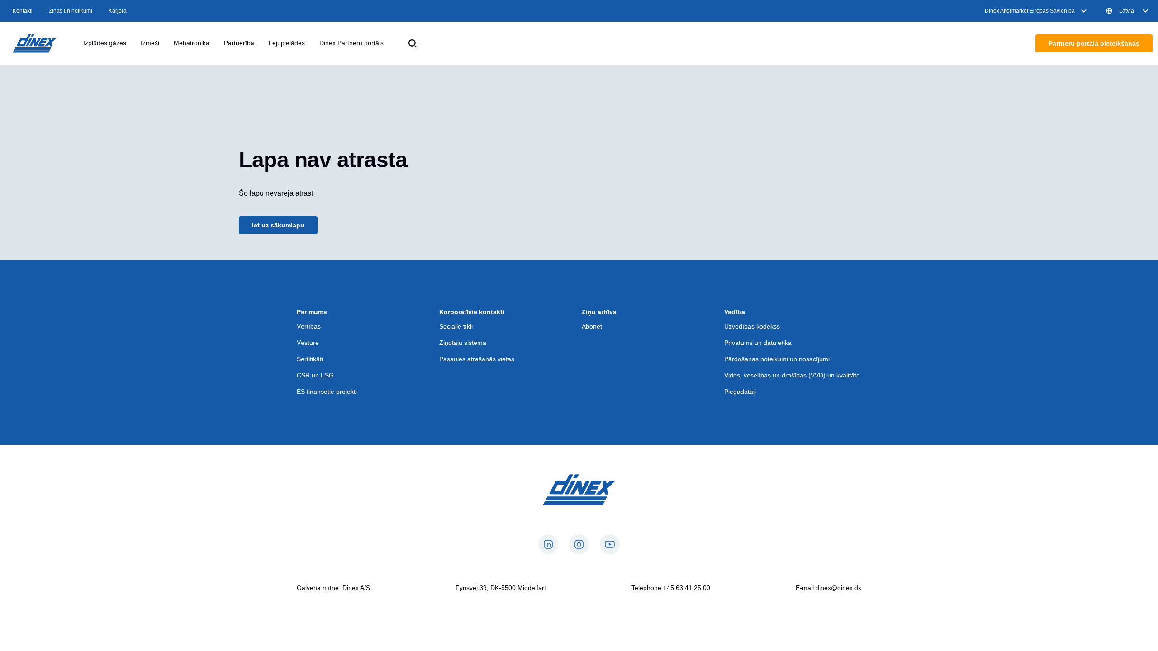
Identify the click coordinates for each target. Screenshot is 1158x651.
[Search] (412, 43)
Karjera (118, 11)
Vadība (734, 312)
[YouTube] (610, 544)
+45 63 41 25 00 (686, 587)
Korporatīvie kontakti (471, 312)
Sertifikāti (310, 359)
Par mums (312, 312)
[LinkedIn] (548, 544)
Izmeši (150, 43)
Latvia (1126, 11)
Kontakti (23, 11)
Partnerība (239, 43)
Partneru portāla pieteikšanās (1094, 43)
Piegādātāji (740, 391)
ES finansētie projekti (327, 391)
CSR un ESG (315, 375)
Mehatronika (191, 43)
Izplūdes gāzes (104, 43)
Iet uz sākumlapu (278, 225)
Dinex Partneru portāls (351, 43)
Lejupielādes (287, 43)
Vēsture (308, 342)
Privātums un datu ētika (758, 342)
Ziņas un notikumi (70, 11)
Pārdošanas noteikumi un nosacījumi (777, 359)
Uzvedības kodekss (752, 326)
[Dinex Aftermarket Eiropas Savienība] (34, 43)
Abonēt (592, 326)
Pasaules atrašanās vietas (476, 359)
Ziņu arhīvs (599, 312)
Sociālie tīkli (456, 326)
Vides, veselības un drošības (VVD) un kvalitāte (792, 375)
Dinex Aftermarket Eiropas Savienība (1030, 11)
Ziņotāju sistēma (462, 342)
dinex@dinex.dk (838, 587)
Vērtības (309, 326)
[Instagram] (579, 544)
